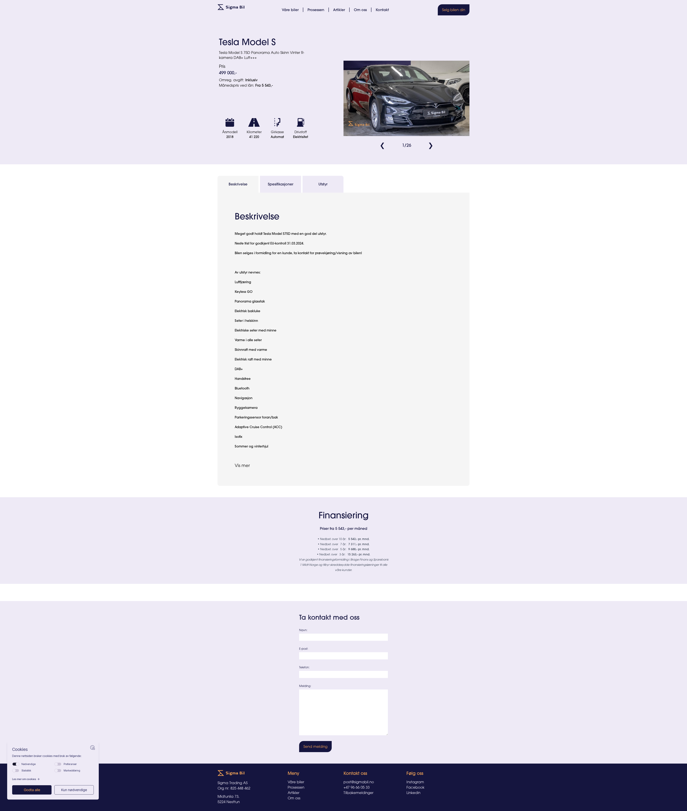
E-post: (303, 648)
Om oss (360, 10)
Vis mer (242, 465)
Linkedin (413, 792)
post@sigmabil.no (359, 782)
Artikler (339, 10)
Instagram (415, 782)
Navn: (303, 630)
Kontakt (382, 10)
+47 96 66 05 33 (357, 787)
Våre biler (290, 10)
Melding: (305, 686)
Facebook (415, 787)
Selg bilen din (453, 10)
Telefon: (304, 667)
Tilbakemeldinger (358, 792)
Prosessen (316, 10)
